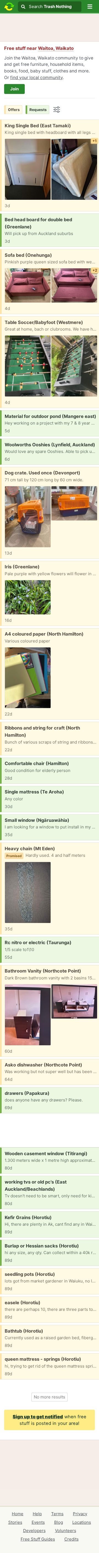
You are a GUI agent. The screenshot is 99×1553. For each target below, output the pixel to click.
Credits (71, 1539)
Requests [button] (38, 109)
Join (14, 88)
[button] (90, 7)
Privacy (80, 1513)
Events (38, 1522)
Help (37, 1513)
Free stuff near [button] (39, 48)
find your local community (36, 77)
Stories (15, 1522)
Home (17, 1513)
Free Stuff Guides (38, 1539)
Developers (34, 1530)
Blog (58, 1522)
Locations (81, 1522)
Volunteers (65, 1530)
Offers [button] (14, 109)
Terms (57, 1513)
